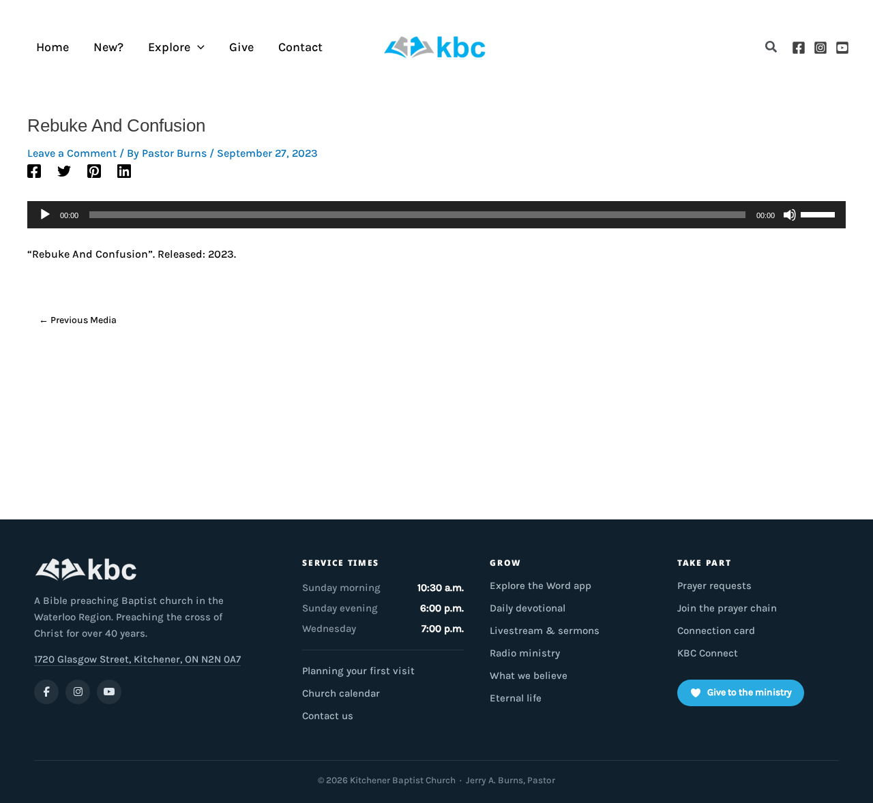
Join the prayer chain (727, 608)
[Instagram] (820, 48)
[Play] (45, 215)
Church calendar (341, 693)
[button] (771, 47)
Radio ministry (525, 653)
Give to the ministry (749, 692)
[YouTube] (842, 48)
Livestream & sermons (545, 630)
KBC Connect (707, 653)
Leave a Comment (72, 153)
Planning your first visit (358, 671)
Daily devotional (527, 608)
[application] (197, 47)
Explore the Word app (540, 585)
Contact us (327, 716)
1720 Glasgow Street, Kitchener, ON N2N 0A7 (137, 659)
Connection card (716, 630)
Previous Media (78, 320)
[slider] (820, 213)
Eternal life (516, 698)
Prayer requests (714, 585)
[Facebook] (798, 48)
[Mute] (790, 215)
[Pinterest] (94, 170)
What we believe (528, 675)
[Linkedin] (124, 170)
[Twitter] (64, 170)
